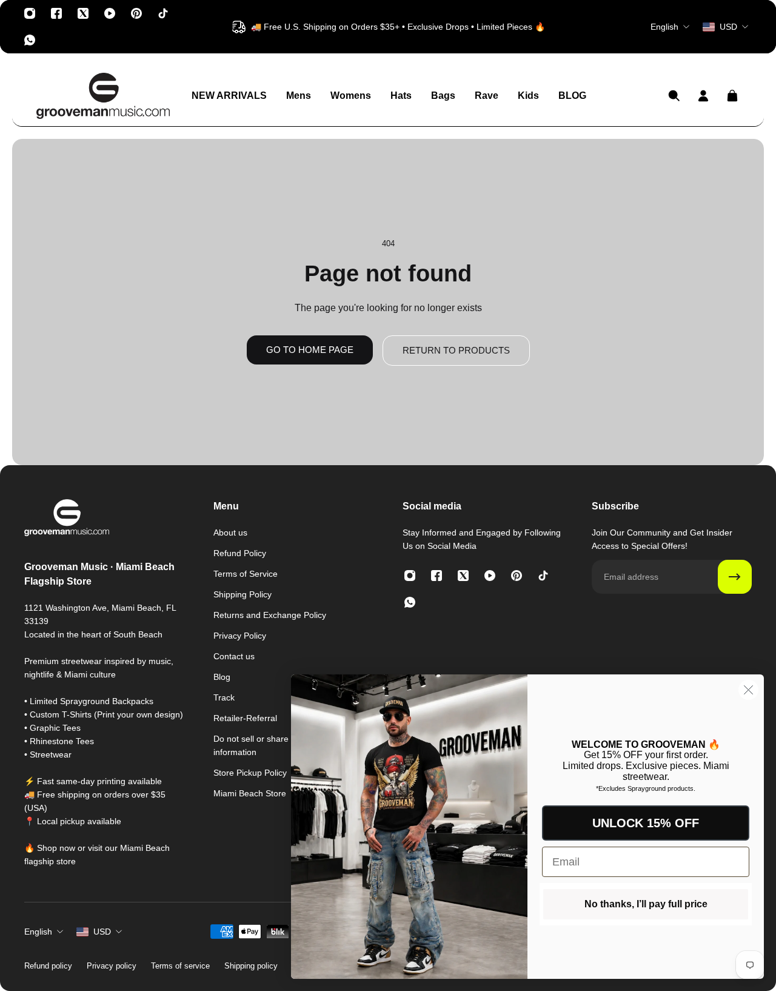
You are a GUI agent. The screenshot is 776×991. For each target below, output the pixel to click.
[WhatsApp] (29, 40)
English (38, 931)
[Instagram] (29, 13)
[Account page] (703, 95)
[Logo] (103, 96)
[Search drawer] (674, 95)
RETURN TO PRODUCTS (456, 350)
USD (102, 931)
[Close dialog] (748, 689)
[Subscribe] (735, 577)
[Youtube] (109, 13)
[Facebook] (56, 13)
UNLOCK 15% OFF (645, 823)
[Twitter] (83, 13)
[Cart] (732, 95)
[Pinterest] (136, 13)
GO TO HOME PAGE (309, 349)
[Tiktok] (163, 13)
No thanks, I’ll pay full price (645, 904)
